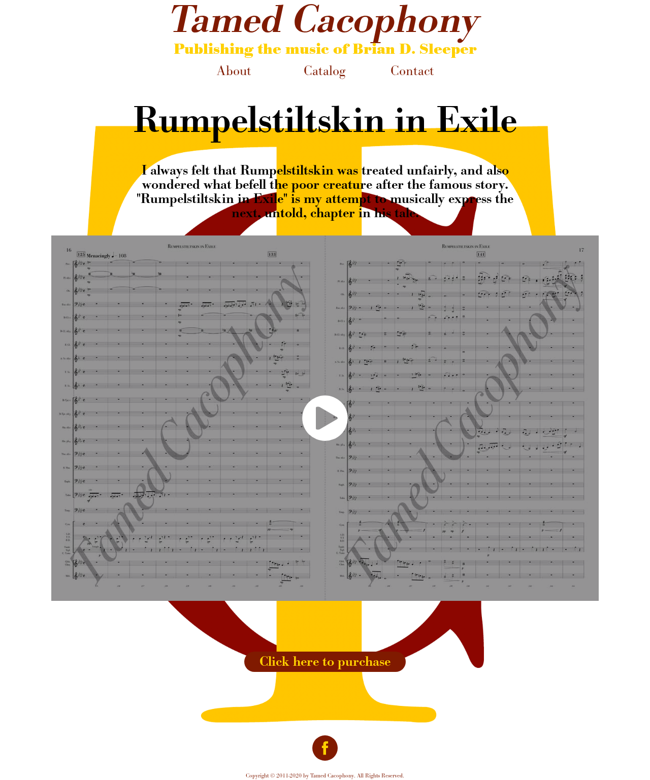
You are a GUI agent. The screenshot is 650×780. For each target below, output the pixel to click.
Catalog (324, 70)
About (234, 70)
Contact (412, 70)
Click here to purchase (325, 661)
